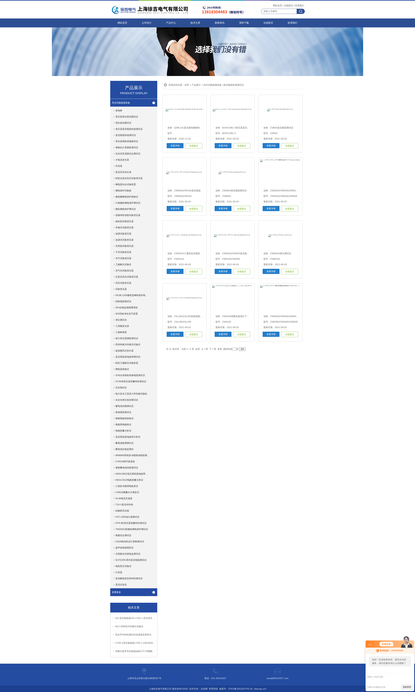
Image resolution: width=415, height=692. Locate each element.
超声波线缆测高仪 (124, 547)
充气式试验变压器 (124, 270)
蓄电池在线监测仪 (124, 449)
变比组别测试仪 (123, 123)
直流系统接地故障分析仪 (127, 437)
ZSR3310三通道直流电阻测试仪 (190, 253)
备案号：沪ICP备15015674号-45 (236, 688)
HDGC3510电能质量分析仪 (129, 480)
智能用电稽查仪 (123, 424)
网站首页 (277, 5)
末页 (219, 349)
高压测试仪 (121, 387)
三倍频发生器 (122, 326)
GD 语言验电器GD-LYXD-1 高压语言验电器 (135, 618)
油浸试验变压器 (123, 233)
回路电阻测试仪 (123, 301)
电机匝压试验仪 (123, 566)
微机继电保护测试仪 (125, 209)
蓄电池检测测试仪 (124, 443)
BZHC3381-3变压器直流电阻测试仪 (240, 127)
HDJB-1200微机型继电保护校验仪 (132, 295)
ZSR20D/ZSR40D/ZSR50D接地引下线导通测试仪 (295, 316)
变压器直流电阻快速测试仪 (129, 129)
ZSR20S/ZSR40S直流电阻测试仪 (239, 253)
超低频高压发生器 (124, 350)
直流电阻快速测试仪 (125, 135)
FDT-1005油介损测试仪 (127, 517)
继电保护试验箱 (123, 190)
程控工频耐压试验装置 (126, 363)
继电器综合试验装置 (125, 184)
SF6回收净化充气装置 (126, 313)
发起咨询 (407, 687)
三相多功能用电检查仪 (126, 486)
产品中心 (171, 23)
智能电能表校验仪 (124, 418)
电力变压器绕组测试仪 (126, 338)
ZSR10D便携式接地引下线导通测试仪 (241, 316)
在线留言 (288, 5)
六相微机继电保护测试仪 (127, 203)
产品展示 (196, 85)
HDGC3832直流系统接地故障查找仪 (133, 473)
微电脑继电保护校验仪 (126, 196)
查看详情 (175, 145)
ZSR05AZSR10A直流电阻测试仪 (190, 190)
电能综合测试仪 (123, 535)
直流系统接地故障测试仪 (127, 356)
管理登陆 (213, 688)
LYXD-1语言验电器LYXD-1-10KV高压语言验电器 (135, 643)
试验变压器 (121, 289)
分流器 (118, 572)
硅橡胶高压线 (122, 510)
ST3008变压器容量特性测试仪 (130, 381)
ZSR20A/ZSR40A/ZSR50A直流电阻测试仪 (291, 190)
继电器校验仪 (122, 369)
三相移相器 (121, 332)
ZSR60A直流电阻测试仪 (234, 190)
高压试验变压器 (123, 283)
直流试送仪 (121, 584)
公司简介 (147, 23)
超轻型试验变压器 (124, 221)
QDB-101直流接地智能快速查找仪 (191, 127)
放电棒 (118, 110)
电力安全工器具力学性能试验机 (131, 393)
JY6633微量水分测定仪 (127, 492)
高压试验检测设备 (121, 102)
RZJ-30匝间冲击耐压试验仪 (129, 626)
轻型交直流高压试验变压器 (129, 178)
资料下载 (244, 23)
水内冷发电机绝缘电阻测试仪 (130, 375)
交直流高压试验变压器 (126, 276)
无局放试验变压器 (124, 246)
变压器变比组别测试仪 (126, 116)
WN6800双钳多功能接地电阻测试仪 (133, 455)
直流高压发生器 (123, 172)
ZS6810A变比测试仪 (280, 253)
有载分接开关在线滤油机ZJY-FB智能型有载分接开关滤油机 (135, 651)
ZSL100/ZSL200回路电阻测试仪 (190, 316)
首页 (186, 85)
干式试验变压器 (123, 252)
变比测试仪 (121, 320)
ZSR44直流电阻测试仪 (281, 127)
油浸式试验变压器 (124, 239)
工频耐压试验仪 (123, 264)
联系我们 (299, 5)
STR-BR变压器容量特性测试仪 (131, 523)
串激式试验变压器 (124, 227)
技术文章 (195, 23)
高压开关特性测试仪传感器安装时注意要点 (135, 634)
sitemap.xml (260, 688)
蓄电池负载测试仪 (124, 406)
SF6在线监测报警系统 (126, 307)
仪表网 (204, 688)
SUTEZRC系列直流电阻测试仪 (131, 560)
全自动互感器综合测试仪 (127, 153)
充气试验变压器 (123, 258)
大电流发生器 (122, 159)
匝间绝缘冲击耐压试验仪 (127, 344)
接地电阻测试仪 (123, 412)
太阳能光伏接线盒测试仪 (127, 553)
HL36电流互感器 (123, 498)
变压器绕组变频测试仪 (126, 141)
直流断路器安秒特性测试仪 (129, 578)
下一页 (212, 349)
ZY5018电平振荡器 (125, 461)
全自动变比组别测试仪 (126, 400)
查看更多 (116, 592)
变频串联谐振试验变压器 (127, 215)
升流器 (118, 166)
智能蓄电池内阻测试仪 (126, 467)
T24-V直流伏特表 (124, 504)
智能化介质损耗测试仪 (126, 147)
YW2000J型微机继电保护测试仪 (131, 529)
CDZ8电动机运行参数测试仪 (129, 541)
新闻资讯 (220, 23)
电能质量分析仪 (123, 430)
